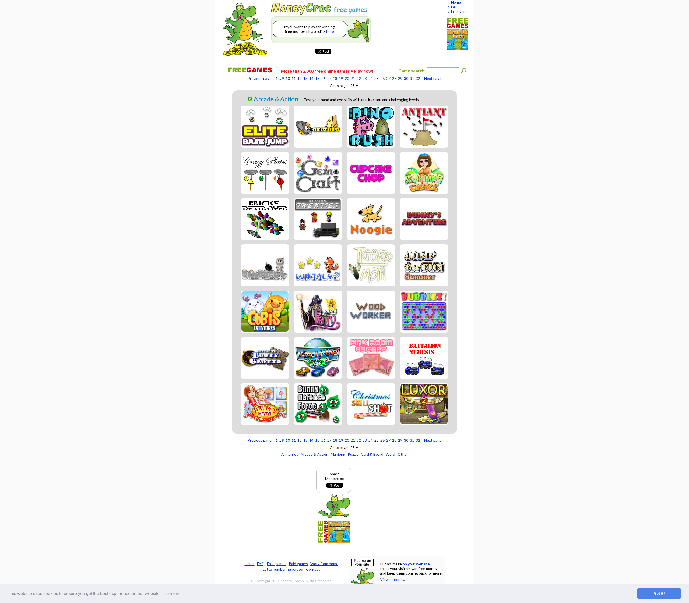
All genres (289, 454)
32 (418, 78)
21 (353, 78)
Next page (433, 78)
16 (323, 78)
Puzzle (353, 454)
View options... (392, 579)
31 (412, 78)
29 (400, 78)
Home (250, 563)
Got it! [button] (659, 593)
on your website (416, 564)
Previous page (260, 78)
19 (341, 78)
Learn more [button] (172, 593)
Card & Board (372, 454)
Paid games (298, 563)
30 (406, 78)
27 (388, 78)
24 (370, 78)
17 (329, 78)
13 (305, 78)
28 (394, 78)
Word (390, 454)
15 (317, 78)
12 (299, 78)
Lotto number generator (283, 569)
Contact (313, 569)
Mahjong (338, 454)
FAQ (261, 563)
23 (365, 78)
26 (382, 78)
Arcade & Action (276, 99)
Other (403, 454)
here (330, 31)
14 (311, 78)
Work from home (324, 563)
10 (288, 78)
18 (335, 78)
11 (293, 78)
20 (347, 78)
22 (359, 78)
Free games (276, 563)
